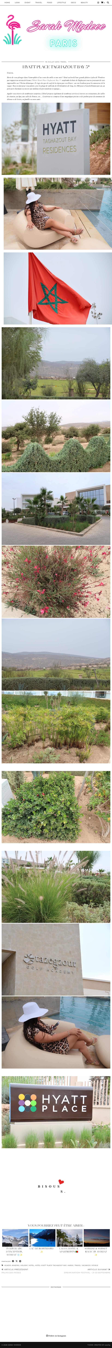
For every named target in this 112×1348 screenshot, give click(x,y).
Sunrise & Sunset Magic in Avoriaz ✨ (96, 1251)
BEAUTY (84, 3)
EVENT (27, 3)
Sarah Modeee (14, 1345)
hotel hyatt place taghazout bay (51, 1265)
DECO (73, 3)
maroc (71, 1265)
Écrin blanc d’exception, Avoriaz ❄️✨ (14, 1251)
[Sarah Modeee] (56, 32)
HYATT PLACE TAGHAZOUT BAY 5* (56, 66)
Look (17, 3)
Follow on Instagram (57, 1335)
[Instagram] (98, 2)
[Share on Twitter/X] (16, 1261)
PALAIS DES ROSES (15, 1271)
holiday (24, 1265)
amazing (16, 1265)
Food (49, 3)
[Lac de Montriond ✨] (42, 1238)
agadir (8, 1265)
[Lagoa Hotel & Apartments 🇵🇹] (70, 1238)
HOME (7, 3)
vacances (86, 1265)
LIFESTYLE (61, 3)
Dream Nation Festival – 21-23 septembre (87, 1271)
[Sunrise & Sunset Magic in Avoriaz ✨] (97, 1238)
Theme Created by (99, 1345)
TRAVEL (78, 1265)
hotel (31, 1265)
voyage (95, 1265)
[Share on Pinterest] (20, 1261)
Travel (38, 3)
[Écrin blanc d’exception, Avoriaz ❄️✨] (15, 1238)
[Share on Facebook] (13, 1261)
